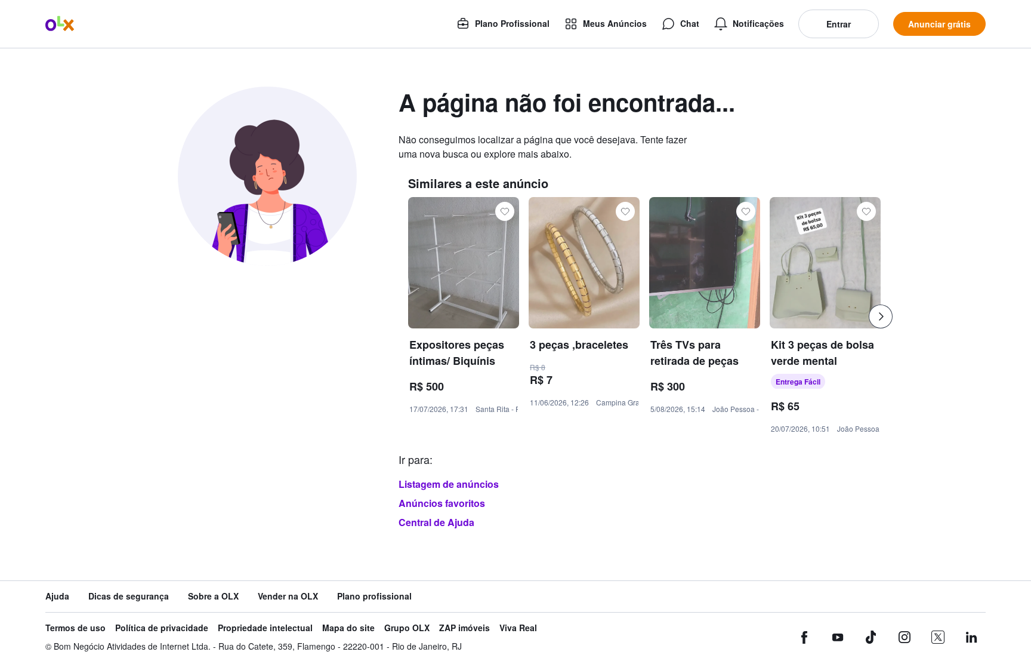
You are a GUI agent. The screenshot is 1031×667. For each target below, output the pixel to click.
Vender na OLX (288, 596)
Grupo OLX (407, 628)
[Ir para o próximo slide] (881, 316)
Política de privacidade (161, 628)
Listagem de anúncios (449, 484)
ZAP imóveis (464, 628)
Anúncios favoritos (442, 503)
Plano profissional (374, 596)
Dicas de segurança (128, 596)
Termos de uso (75, 628)
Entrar (838, 24)
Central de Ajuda (436, 522)
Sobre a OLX (213, 596)
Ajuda (57, 596)
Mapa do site (348, 628)
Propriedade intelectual (265, 628)
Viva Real (518, 628)
